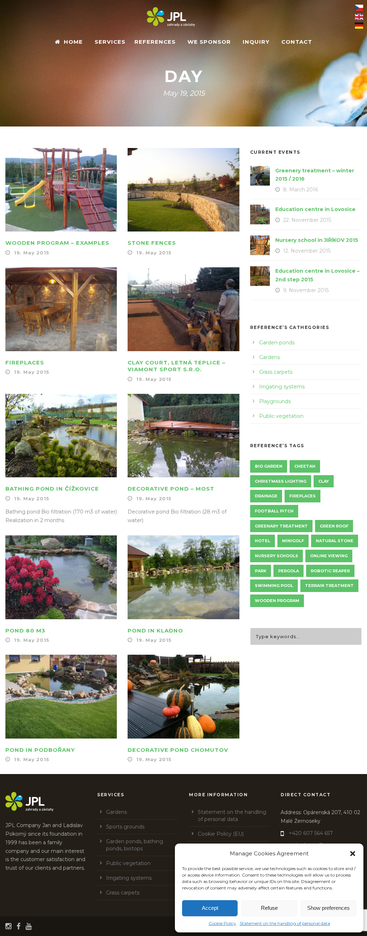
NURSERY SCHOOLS (276, 555)
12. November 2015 (306, 251)
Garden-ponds (277, 342)
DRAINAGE (266, 495)
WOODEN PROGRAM (277, 600)
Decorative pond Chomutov (178, 749)
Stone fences (152, 242)
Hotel (262, 540)
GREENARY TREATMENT (281, 526)
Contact (296, 41)
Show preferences (328, 908)
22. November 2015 (307, 220)
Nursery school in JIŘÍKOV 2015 (316, 240)
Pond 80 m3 (25, 630)
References (155, 41)
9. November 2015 (306, 290)
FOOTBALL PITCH (274, 511)
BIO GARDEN (268, 466)
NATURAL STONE (334, 540)
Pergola (288, 570)
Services (110, 41)
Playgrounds (275, 401)
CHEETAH (304, 466)
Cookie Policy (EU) (221, 834)
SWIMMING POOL (274, 585)
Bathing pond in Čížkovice (52, 488)
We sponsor (209, 41)
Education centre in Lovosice (315, 209)
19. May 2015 (31, 253)
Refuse (269, 908)
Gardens (269, 357)
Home (73, 41)
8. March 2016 (300, 189)
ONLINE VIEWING (329, 555)
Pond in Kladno (155, 630)
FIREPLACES (302, 495)
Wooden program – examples (57, 242)
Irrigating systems (282, 386)
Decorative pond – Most (171, 488)
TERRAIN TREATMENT (329, 585)
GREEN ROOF (334, 526)
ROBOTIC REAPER (330, 570)
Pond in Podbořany (40, 749)
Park (260, 570)
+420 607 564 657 (311, 833)
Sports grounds (125, 826)
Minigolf (293, 540)
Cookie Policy (222, 923)
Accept (210, 908)
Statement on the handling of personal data (285, 923)
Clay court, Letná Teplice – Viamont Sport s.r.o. (176, 366)
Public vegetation (281, 416)
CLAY (323, 481)
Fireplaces (24, 362)
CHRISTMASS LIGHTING (280, 481)
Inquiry (256, 41)
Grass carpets (275, 372)
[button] (352, 853)
